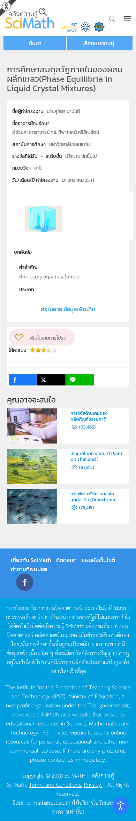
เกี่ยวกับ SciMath (31, 560)
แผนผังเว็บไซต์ (98, 560)
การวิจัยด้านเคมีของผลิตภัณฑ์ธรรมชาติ (88, 416)
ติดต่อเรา (66, 560)
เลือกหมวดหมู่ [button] (98, 43)
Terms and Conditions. (55, 784)
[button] (128, 18)
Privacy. (93, 784)
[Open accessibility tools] (120, 805)
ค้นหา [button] (35, 43)
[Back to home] (30, 18)
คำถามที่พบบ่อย (29, 569)
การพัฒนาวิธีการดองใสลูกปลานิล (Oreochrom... (93, 496)
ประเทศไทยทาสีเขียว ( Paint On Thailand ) (96, 456)
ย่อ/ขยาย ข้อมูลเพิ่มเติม (68, 309)
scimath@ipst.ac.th (48, 802)
